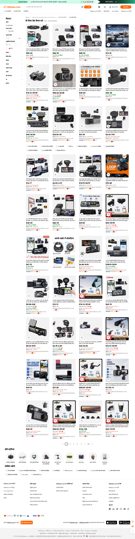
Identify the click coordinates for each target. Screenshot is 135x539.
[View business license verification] (84, 536)
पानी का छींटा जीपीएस (32, 146)
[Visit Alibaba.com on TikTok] (128, 509)
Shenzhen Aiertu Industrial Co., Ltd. (36, 188)
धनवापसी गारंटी (33, 491)
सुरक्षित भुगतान (33, 487)
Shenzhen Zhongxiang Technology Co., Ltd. (64, 100)
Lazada (68, 530)
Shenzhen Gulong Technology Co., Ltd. (64, 58)
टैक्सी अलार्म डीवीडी (45, 470)
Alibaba (27, 17)
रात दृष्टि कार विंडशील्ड (32, 150)
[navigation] (14, 230)
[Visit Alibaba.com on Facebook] (110, 509)
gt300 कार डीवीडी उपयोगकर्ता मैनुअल (28, 470)
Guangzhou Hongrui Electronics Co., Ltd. (117, 140)
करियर (5, 498)
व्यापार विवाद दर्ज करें (87, 494)
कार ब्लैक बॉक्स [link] (72, 17)
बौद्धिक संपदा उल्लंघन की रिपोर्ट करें (90, 501)
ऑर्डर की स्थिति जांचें (113, 494)
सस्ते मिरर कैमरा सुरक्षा (82, 470)
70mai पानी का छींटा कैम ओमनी (98, 470)
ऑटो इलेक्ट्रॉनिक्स (62, 17)
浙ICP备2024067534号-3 (114, 536)
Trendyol (87, 530)
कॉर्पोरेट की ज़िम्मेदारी (8, 494)
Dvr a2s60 (25, 474)
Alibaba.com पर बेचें (114, 487)
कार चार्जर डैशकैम (11, 470)
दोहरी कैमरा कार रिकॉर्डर (12, 474)
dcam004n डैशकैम (96, 146)
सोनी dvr (71, 146)
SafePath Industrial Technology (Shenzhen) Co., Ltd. (90, 96)
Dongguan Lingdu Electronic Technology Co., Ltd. (90, 187)
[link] (132, 521)
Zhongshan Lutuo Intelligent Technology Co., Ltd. (117, 98)
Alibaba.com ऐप (83, 522)
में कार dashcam (69, 470)
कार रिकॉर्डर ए (57, 470)
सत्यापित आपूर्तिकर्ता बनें (114, 498)
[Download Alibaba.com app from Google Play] (125, 522)
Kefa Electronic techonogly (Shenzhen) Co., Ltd (37, 140)
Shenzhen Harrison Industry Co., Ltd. (63, 138)
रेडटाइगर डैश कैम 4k (61, 150)
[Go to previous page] (62, 444)
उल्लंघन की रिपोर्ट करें (87, 505)
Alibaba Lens (11, 522)
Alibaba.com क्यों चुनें (9, 487)
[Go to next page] (92, 444)
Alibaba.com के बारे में (9, 483)
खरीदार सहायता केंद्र (87, 487)
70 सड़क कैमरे (61, 146)
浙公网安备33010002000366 (97, 536)
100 (88, 444)
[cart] (105, 7)
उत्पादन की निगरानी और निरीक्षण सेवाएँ (38, 501)
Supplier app (74, 522)
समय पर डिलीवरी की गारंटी (36, 494)
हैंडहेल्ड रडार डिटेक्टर (82, 146)
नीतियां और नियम (34, 505)
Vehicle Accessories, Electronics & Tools (43, 17)
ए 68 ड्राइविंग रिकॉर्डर (47, 150)
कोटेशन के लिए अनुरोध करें (62, 491)
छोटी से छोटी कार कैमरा (115, 470)
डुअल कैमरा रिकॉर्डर (110, 146)
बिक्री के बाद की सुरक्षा (35, 498)
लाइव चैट (84, 491)
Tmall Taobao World (58, 530)
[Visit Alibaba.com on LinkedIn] (113, 509)
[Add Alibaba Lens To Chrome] (27, 522)
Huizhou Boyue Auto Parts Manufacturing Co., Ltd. (64, 187)
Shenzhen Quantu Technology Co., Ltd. (37, 100)
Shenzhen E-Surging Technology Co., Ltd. (90, 58)
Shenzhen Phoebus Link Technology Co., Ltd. (117, 187)
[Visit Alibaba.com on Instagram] (121, 509)
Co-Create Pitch (8, 491)
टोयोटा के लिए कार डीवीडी (47, 146)
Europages (94, 530)
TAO (82, 530)
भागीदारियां (111, 501)
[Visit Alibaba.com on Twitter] (117, 509)
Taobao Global (75, 530)
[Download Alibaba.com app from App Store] (111, 522)
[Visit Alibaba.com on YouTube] (124, 509)
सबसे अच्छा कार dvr (37, 474)
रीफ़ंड (83, 498)
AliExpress (41, 530)
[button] (82, 7)
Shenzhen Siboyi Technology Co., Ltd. (116, 57)
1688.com (48, 530)
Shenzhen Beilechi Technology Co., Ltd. (37, 57)
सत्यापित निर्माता (59, 487)
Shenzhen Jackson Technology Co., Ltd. (37, 228)
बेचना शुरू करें (112, 491)
